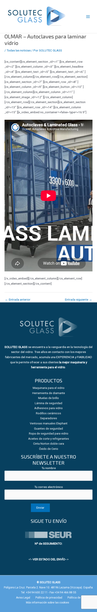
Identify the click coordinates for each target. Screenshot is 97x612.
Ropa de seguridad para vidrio (48, 433)
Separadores (48, 418)
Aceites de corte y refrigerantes (48, 438)
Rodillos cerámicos (48, 413)
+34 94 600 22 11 (37, 592)
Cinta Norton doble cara (48, 443)
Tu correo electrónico (48, 487)
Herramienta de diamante (48, 393)
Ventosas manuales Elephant (48, 423)
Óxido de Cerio (48, 448)
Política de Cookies (79, 597)
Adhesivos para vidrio (48, 408)
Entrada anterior (17, 299)
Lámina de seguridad (48, 403)
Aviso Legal (23, 597)
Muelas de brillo (48, 398)
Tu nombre (49, 468)
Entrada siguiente (78, 299)
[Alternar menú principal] (88, 16)
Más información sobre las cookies (47, 602)
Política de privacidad (48, 597)
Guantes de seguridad (48, 428)
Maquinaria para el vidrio (49, 388)
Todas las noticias (19, 50)
